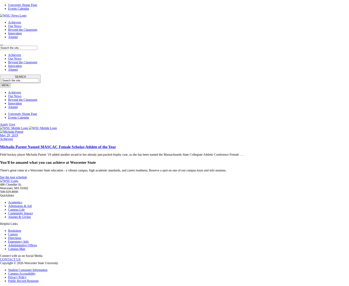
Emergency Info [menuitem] (18, 241)
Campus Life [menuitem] (16, 209)
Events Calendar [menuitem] (18, 8)
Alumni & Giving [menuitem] (19, 217)
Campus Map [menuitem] (16, 249)
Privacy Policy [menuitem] (17, 277)
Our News (14, 26)
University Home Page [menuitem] (22, 5)
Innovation (15, 33)
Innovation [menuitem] (15, 103)
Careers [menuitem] (13, 234)
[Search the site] (1, 45)
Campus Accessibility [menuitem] (22, 273)
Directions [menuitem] (14, 238)
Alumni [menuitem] (13, 107)
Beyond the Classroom (22, 29)
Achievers (14, 22)
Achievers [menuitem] (14, 92)
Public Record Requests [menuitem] (23, 281)
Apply (4, 124)
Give (12, 124)
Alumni (13, 37)
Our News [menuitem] (14, 96)
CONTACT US (10, 259)
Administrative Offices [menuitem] (22, 245)
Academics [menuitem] (15, 202)
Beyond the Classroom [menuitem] (22, 99)
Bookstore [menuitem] (14, 230)
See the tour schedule (13, 177)
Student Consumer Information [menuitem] (27, 270)
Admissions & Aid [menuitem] (20, 206)
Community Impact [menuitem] (20, 213)
